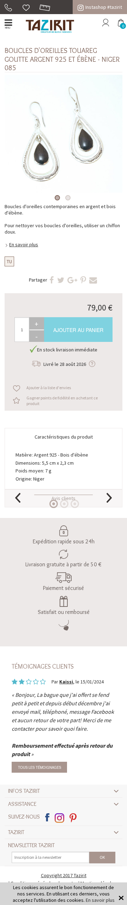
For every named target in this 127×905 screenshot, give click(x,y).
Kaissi (66, 681)
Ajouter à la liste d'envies (48, 387)
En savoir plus (23, 244)
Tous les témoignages (39, 767)
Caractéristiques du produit (64, 437)
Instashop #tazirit (103, 7)
